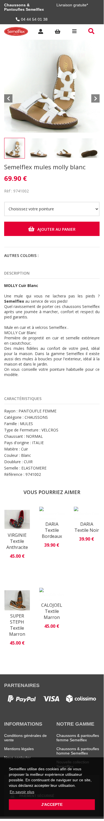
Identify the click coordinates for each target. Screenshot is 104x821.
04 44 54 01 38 (34, 19)
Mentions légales (19, 749)
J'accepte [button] (52, 804)
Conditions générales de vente (25, 737)
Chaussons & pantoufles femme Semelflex (77, 737)
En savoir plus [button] (22, 792)
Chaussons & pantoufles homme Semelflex (77, 751)
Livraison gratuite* (72, 5)
